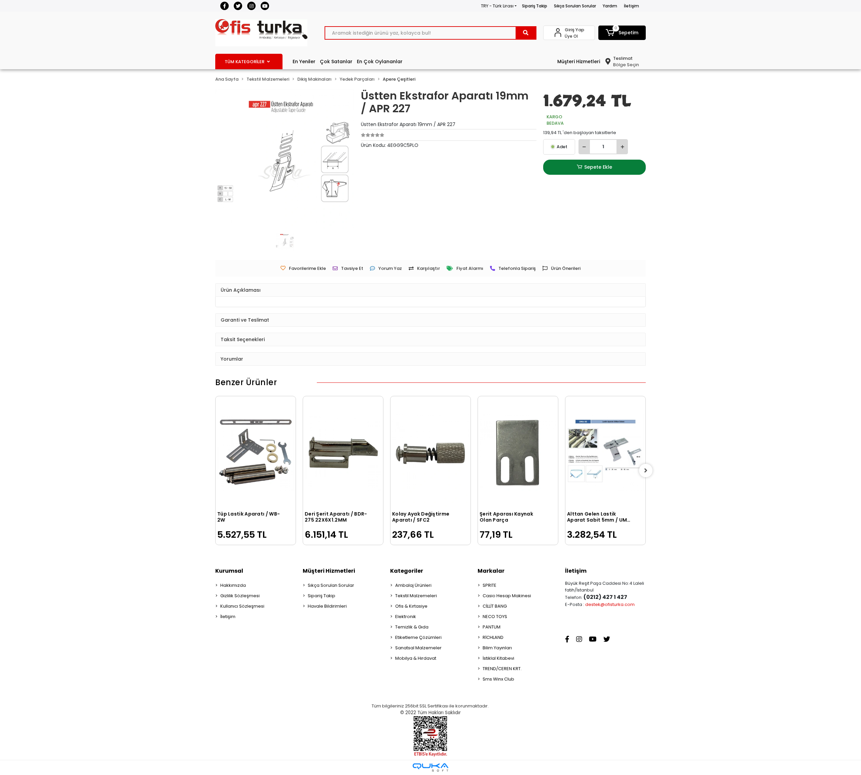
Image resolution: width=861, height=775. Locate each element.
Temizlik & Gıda (411, 627)
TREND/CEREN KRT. (502, 668)
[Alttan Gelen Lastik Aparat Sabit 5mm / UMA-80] (605, 452)
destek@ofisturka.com (610, 604)
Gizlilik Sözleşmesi (240, 596)
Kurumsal (229, 571)
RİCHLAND (493, 637)
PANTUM (491, 627)
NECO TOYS (495, 616)
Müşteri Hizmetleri (578, 61)
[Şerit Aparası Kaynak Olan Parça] (518, 452)
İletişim (631, 6)
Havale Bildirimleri (327, 606)
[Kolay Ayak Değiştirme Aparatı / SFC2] (430, 452)
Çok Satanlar (336, 61)
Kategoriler (406, 571)
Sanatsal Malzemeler (418, 648)
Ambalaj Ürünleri (413, 585)
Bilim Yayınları (497, 648)
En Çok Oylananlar (380, 61)
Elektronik (405, 616)
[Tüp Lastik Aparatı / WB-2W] (255, 452)
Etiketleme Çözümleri (418, 637)
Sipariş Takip (534, 6)
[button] (622, 33)
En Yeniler (304, 61)
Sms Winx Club (498, 679)
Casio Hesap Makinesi (507, 596)
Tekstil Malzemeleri (416, 596)
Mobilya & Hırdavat (415, 658)
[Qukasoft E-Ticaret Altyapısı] (430, 767)
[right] (646, 470)
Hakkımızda (233, 585)
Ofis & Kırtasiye (411, 606)
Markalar (491, 571)
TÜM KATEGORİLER (244, 61)
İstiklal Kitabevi (498, 658)
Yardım (610, 6)
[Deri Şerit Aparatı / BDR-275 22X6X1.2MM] (343, 452)
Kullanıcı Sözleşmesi (242, 606)
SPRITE (489, 585)
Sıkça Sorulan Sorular (575, 6)
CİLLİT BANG (495, 606)
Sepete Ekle (598, 167)
